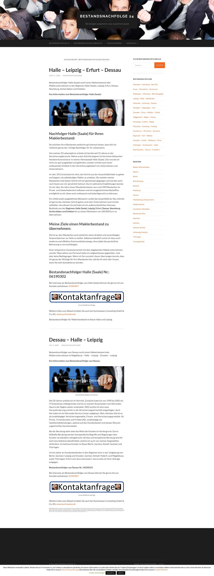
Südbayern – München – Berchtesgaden (148, 94)
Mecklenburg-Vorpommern (143, 200)
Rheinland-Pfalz (139, 213)
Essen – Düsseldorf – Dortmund (145, 89)
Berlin (135, 176)
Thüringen (137, 237)
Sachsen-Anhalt (139, 227)
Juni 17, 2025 (54, 75)
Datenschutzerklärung (70, 570)
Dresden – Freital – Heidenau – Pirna (147, 140)
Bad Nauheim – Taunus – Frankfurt (146, 150)
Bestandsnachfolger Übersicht (88, 43)
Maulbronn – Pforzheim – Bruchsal (146, 131)
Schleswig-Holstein (140, 232)
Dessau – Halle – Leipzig (76, 340)
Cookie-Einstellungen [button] (97, 573)
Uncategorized (138, 241)
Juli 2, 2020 (54, 345)
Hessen (136, 195)
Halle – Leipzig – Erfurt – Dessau (85, 70)
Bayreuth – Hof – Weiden (142, 136)
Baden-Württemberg (141, 167)
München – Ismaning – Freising (145, 126)
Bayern (136, 172)
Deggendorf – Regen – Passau (144, 117)
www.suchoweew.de (66, 314)
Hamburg (136, 190)
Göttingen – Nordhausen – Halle (145, 145)
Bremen (136, 186)
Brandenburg (138, 181)
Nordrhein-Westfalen (141, 209)
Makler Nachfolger (72, 75)
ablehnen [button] (121, 573)
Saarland (136, 218)
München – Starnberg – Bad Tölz (145, 84)
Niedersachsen (138, 204)
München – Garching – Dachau (145, 103)
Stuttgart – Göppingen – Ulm (144, 108)
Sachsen (136, 223)
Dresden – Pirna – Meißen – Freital (146, 112)
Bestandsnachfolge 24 (107, 16)
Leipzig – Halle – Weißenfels (144, 98)
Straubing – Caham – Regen (143, 122)
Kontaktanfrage (114, 43)
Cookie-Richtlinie (161, 570)
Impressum (131, 43)
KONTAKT (74, 286)
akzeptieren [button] (110, 573)
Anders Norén (150, 564)
